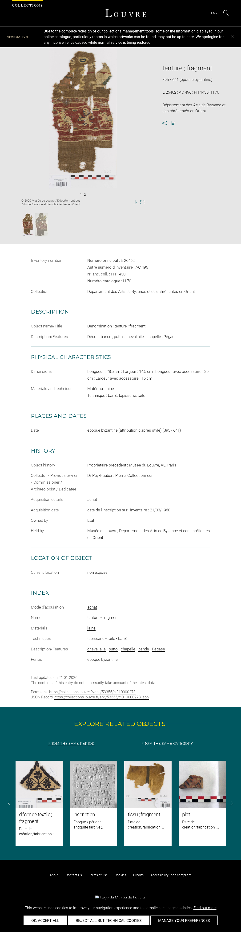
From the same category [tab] (167, 743)
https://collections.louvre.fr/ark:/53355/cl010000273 (92, 692)
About (54, 875)
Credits (138, 875)
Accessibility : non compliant (171, 875)
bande (143, 649)
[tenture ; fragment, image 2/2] (41, 224)
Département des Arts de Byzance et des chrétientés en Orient (141, 291)
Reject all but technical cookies (109, 920)
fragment (111, 617)
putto (113, 649)
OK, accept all (45, 920)
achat (92, 607)
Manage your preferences (184, 920)
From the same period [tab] (71, 743)
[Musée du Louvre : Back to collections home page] (126, 13)
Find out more (205, 908)
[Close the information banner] (232, 37)
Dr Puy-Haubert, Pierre (106, 475)
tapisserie (95, 638)
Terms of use (98, 875)
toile (111, 638)
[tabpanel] (120, 803)
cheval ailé (96, 649)
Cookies (120, 875)
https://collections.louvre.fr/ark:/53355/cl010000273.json (101, 697)
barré (122, 638)
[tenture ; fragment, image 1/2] (27, 224)
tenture (93, 617)
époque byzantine (102, 659)
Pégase (158, 649)
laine (91, 628)
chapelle (128, 649)
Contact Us (74, 875)
